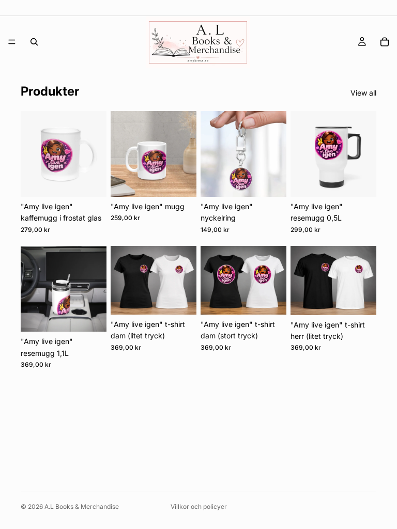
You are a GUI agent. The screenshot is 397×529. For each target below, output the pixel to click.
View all (363, 92)
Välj (189, 298)
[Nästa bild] (95, 154)
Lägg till (99, 180)
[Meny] (12, 42)
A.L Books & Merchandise (81, 506)
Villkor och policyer (199, 506)
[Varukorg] (384, 41)
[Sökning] (34, 41)
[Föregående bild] (32, 154)
